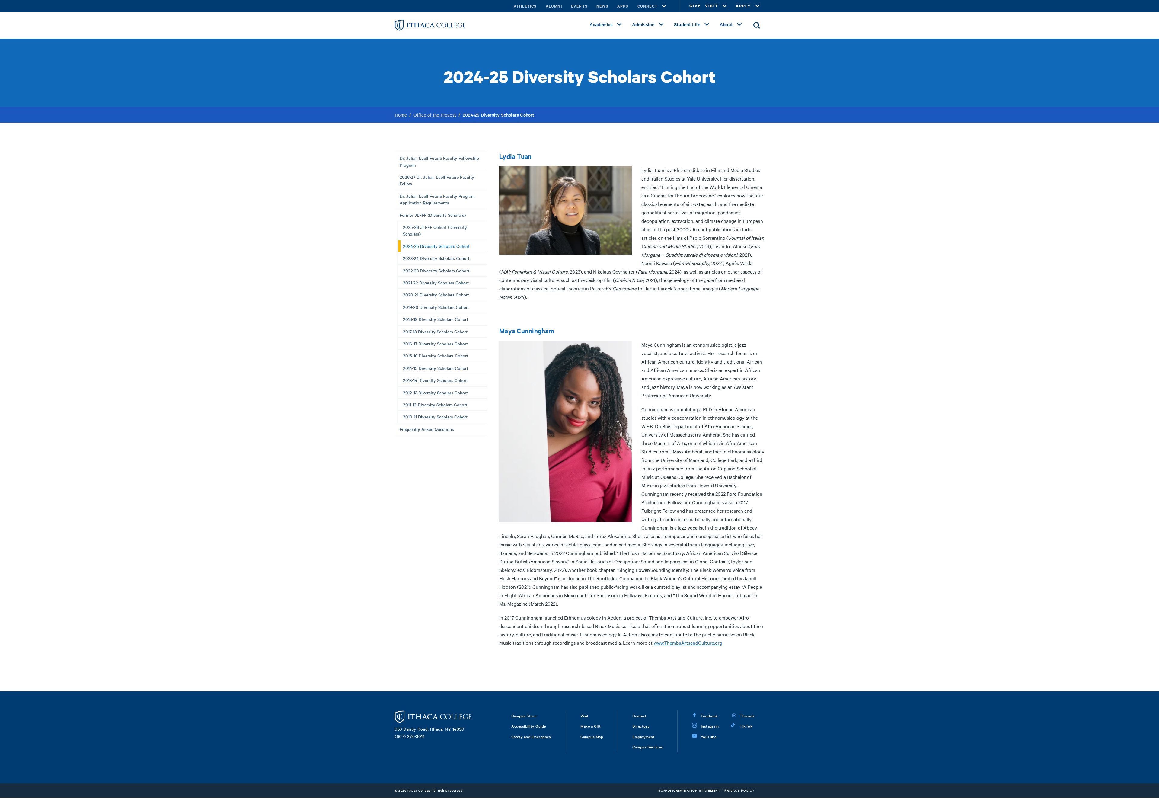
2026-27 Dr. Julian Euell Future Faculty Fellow (437, 180)
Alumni (554, 6)
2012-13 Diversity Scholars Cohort (435, 392)
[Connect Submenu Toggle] (664, 6)
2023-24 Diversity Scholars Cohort (436, 258)
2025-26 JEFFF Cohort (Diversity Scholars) (435, 230)
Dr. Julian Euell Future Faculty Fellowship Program (439, 161)
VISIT (711, 5)
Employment (643, 736)
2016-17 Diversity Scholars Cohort (435, 344)
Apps (622, 6)
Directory (641, 726)
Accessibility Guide (528, 726)
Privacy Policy (739, 790)
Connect (647, 6)
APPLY (743, 5)
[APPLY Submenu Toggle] (757, 6)
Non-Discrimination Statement (689, 790)
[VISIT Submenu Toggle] (724, 6)
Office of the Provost (434, 115)
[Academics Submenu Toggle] (619, 24)
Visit (584, 715)
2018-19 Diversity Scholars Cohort (435, 319)
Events (579, 6)
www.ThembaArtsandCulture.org (688, 642)
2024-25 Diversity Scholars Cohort (436, 246)
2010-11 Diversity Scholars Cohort (435, 417)
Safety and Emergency (531, 736)
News (602, 6)
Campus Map (591, 736)
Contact (639, 715)
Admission (643, 24)
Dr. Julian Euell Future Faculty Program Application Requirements (437, 199)
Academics (601, 24)
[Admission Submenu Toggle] (661, 24)
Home (401, 115)
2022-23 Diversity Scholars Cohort (436, 271)
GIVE (695, 5)
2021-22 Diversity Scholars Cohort (436, 283)
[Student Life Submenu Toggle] (707, 24)
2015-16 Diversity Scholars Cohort (435, 356)
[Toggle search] (756, 25)
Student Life (687, 24)
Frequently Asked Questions (427, 429)
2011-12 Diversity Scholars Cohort (435, 405)
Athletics (525, 6)
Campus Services (647, 746)
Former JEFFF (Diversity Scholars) (433, 215)
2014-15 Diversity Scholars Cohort (435, 368)
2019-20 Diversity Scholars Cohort (436, 307)
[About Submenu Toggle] (739, 24)
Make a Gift (590, 726)
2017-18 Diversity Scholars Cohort (435, 331)
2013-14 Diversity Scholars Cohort (435, 380)
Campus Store (523, 715)
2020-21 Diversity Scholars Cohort (436, 295)
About (726, 24)
